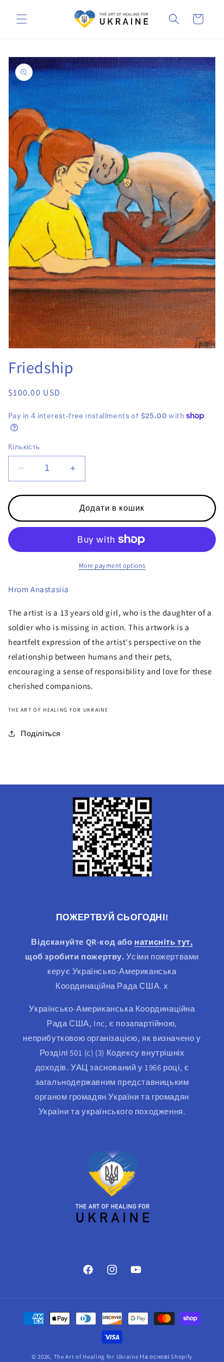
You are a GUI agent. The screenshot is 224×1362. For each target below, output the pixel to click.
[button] (22, 19)
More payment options (112, 565)
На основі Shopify (166, 1356)
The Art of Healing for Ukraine (96, 1356)
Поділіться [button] (41, 733)
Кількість (24, 446)
